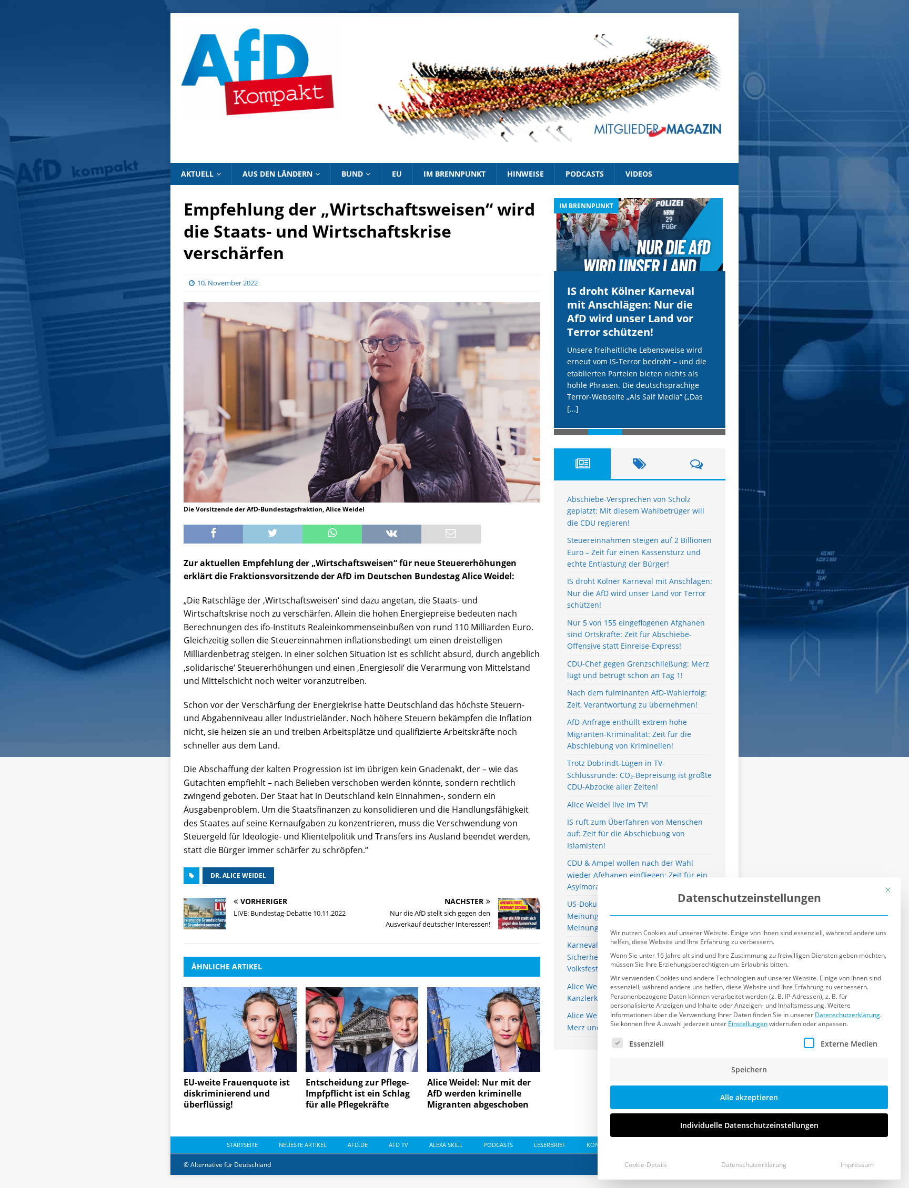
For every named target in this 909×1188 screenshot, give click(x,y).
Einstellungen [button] (747, 1023)
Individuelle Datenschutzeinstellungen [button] (749, 1125)
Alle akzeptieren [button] (749, 1097)
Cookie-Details (645, 1164)
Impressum (857, 1164)
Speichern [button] (749, 1069)
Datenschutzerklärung (847, 1014)
